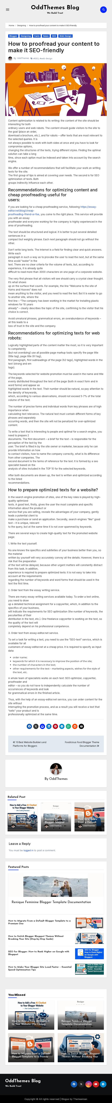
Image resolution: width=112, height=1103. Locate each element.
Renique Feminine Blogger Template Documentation (55, 822)
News (46, 36)
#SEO (35, 58)
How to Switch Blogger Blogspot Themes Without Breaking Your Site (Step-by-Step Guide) (80, 1056)
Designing (26, 36)
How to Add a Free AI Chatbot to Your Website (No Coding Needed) (30, 1024)
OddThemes (23, 58)
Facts (37, 36)
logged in (28, 850)
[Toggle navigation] (7, 9)
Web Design (65, 36)
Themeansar (80, 1099)
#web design (46, 58)
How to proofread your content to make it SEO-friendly (54, 47)
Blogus (65, 1099)
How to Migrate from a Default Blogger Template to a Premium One (31, 1056)
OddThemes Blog (55, 8)
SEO (54, 36)
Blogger (13, 36)
